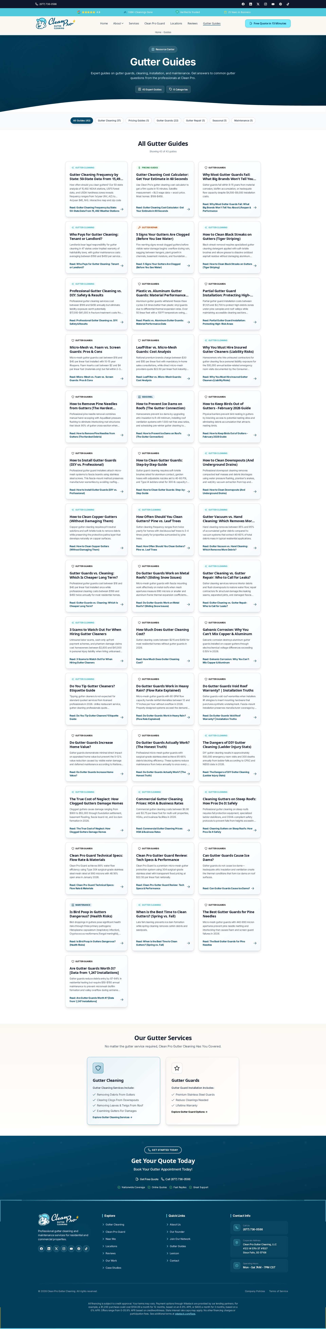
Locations (176, 23)
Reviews (193, 23)
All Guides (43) (81, 120)
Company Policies (255, 1291)
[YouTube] (273, 4)
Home (104, 23)
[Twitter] (258, 4)
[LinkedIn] (250, 4)
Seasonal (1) (220, 120)
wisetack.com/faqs (185, 1313)
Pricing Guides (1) (139, 120)
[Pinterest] (280, 4)
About (117, 23)
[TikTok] (288, 4)
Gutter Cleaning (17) (109, 120)
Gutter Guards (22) (167, 120)
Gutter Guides (212, 23)
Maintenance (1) (243, 120)
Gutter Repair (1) (195, 120)
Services (134, 23)
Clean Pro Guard (154, 23)
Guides (167, 32)
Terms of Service (278, 1291)
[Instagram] (265, 4)
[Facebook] (243, 4)
